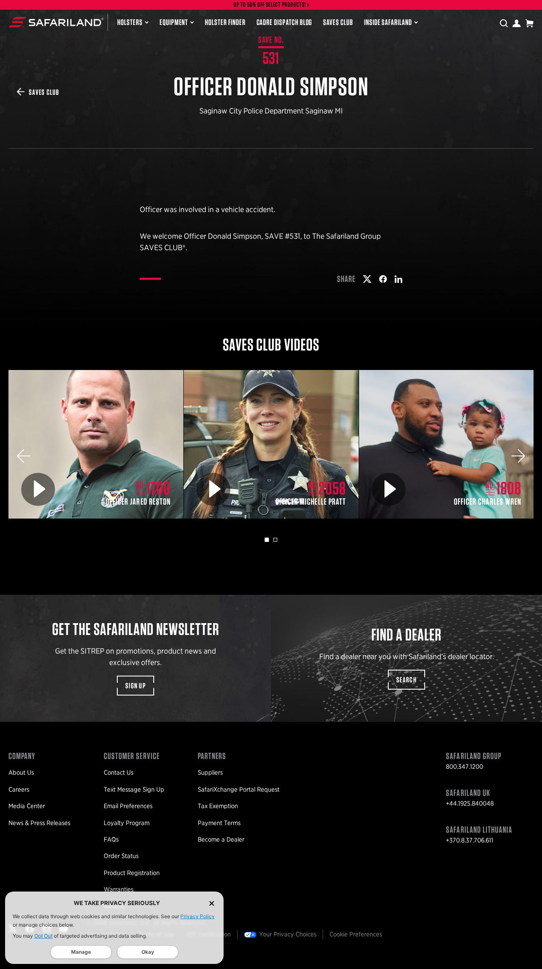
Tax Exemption (218, 806)
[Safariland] (55, 22)
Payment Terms (219, 823)
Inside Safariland (388, 22)
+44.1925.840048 (470, 803)
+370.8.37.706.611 (469, 840)
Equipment (174, 22)
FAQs (111, 839)
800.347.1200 (464, 766)
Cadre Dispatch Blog (284, 22)
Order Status (121, 856)
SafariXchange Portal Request (238, 789)
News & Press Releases (39, 823)
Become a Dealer (221, 839)
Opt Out (43, 936)
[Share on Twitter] (367, 279)
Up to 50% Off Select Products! (270, 5)
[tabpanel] (96, 444)
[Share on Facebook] (383, 279)
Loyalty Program (126, 823)
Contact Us (118, 772)
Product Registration (132, 873)
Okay (147, 952)
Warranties (118, 889)
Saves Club (338, 22)
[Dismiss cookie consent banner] (211, 903)
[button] (23, 456)
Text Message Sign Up (134, 789)
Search (406, 679)
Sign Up (135, 685)
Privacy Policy (197, 916)
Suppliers (210, 772)
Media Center (26, 806)
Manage (81, 952)
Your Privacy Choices (287, 934)
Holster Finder (225, 22)
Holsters (130, 22)
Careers (18, 789)
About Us (21, 772)
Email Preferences (128, 806)
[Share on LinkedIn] (398, 279)
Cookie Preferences (355, 934)
